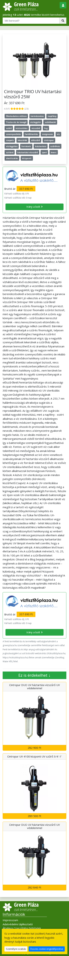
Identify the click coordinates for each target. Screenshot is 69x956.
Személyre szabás (16, 948)
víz (58, 134)
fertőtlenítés (31, 134)
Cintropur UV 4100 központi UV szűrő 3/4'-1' (34, 756)
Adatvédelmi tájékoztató (18, 924)
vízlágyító (35, 122)
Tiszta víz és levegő (16, 122)
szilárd (9, 152)
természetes (37, 116)
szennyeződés (13, 134)
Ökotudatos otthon (16, 116)
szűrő (9, 128)
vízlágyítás (12, 146)
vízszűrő (35, 128)
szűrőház (55, 146)
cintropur (49, 140)
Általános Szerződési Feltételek (22, 928)
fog (46, 128)
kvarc (53, 152)
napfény (52, 116)
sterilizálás (12, 158)
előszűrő (35, 140)
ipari (44, 152)
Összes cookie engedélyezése (46, 948)
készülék (22, 140)
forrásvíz (26, 146)
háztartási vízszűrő (27, 152)
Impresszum (10, 920)
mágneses (47, 134)
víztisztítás (21, 128)
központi (26, 158)
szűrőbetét (50, 122)
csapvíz (10, 140)
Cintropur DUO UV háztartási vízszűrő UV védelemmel (34, 686)
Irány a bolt (33, 206)
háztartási (40, 146)
